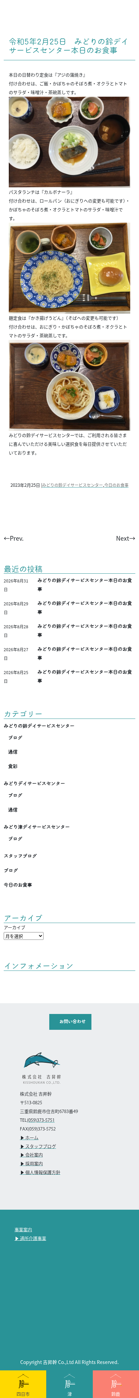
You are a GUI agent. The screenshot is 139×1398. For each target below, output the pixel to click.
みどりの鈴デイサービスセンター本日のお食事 (84, 585)
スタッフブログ (20, 856)
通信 (13, 752)
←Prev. (14, 538)
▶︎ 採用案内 (31, 1164)
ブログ (15, 737)
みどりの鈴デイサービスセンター (72, 485)
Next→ (125, 538)
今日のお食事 (116, 485)
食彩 (13, 766)
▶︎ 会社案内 (31, 1155)
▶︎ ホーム (29, 1138)
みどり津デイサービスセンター (37, 827)
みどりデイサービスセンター (34, 783)
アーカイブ (14, 927)
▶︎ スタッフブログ (38, 1147)
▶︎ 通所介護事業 (30, 1239)
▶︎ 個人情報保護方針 (40, 1173)
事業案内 (23, 1230)
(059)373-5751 (41, 1120)
